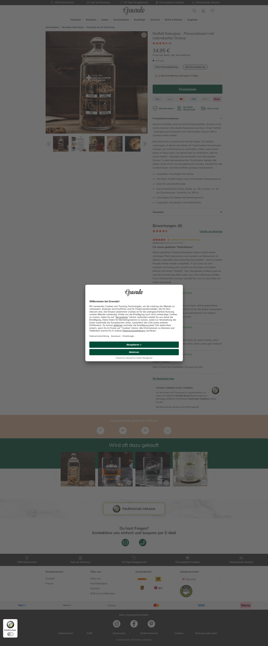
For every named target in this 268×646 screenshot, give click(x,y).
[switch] (10, 634)
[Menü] (16, 621)
